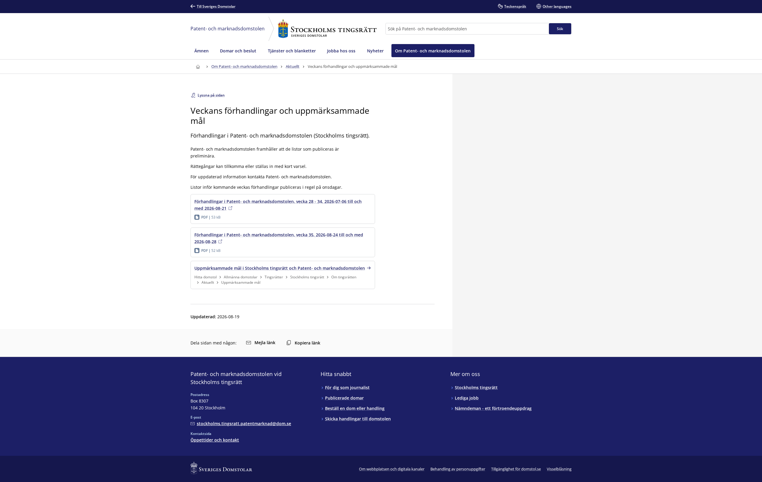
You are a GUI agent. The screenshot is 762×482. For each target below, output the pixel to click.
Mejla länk (264, 342)
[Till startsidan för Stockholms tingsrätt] (197, 67)
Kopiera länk (307, 343)
